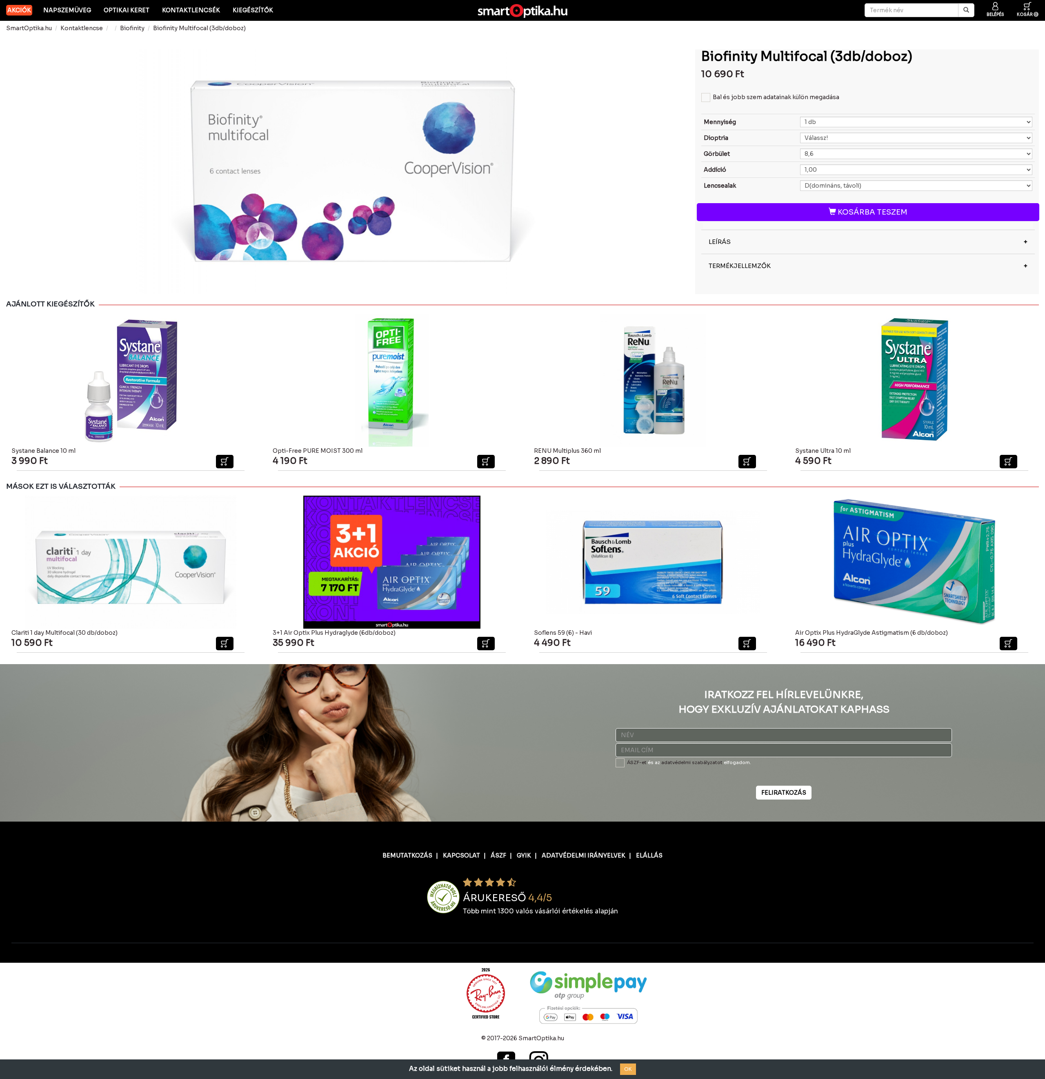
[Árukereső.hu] (443, 896)
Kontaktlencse (81, 28)
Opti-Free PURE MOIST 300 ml (317, 450)
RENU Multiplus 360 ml (567, 450)
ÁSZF (498, 855)
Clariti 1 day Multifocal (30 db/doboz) (64, 632)
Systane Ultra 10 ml (823, 450)
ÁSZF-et (637, 762)
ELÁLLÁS (649, 855)
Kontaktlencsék (191, 10)
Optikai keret (126, 10)
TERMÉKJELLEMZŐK (740, 266)
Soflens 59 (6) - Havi (563, 632)
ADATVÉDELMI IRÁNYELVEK (583, 855)
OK (628, 1069)
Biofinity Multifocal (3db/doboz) (199, 28)
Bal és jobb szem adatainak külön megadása (776, 97)
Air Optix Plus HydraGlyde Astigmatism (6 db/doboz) (871, 632)
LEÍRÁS (720, 242)
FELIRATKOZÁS (783, 792)
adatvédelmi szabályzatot (692, 762)
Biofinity (132, 28)
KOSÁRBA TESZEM (871, 212)
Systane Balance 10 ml (43, 450)
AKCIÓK (19, 10)
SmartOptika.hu (29, 28)
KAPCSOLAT (461, 855)
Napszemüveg (67, 10)
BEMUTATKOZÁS (407, 855)
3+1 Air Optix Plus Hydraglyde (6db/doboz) (334, 632)
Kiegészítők (253, 10)
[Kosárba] (224, 461)
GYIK (524, 855)
